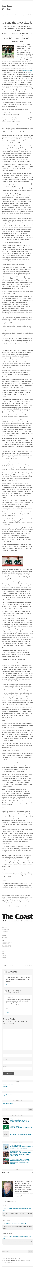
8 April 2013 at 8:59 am (13, 992)
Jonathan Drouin (5, 943)
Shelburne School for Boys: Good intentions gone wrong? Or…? (20, 1120)
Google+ (4, 957)
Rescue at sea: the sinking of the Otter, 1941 (15, 1223)
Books (8, 1258)
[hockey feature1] (12, 566)
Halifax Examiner (13, 1118)
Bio (19, 1258)
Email (5, 1059)
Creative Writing (13, 1145)
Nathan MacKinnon (6, 946)
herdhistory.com (27, 70)
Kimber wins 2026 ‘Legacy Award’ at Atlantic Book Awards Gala (21, 1147)
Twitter (3, 953)
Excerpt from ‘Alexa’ (8, 1084)
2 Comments (5, 931)
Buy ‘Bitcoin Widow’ (8, 1095)
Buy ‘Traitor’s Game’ (8, 1103)
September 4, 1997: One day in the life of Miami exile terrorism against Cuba (20, 1154)
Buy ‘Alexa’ (5, 1086)
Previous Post (8, 965)
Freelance (19, 1145)
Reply (7, 984)
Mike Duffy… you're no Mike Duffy (21, 1127)
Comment (6, 1028)
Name (5, 1053)
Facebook (4, 955)
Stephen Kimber (7, 8)
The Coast (4, 937)
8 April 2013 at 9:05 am (13, 972)
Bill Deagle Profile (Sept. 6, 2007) (20, 1134)
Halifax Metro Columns (14, 1126)
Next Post (28, 965)
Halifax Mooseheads (7, 942)
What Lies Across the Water (15, 1151)
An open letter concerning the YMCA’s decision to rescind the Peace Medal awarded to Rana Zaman (20, 1161)
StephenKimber (5, 929)
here (23, 1197)
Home (3, 1258)
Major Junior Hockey (6, 945)
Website (5, 1066)
